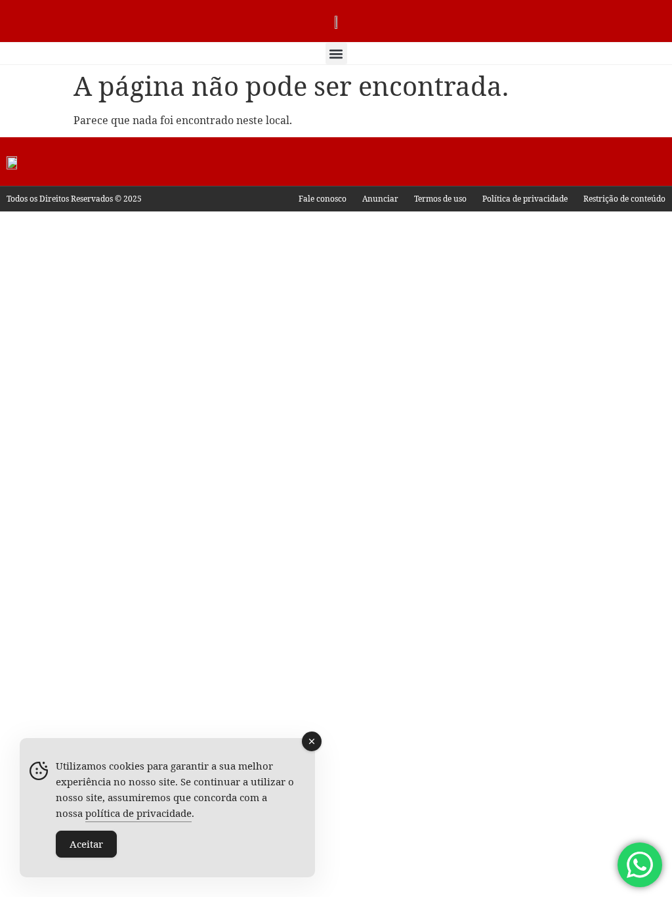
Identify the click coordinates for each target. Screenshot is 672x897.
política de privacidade (138, 813)
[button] (336, 53)
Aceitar (86, 843)
